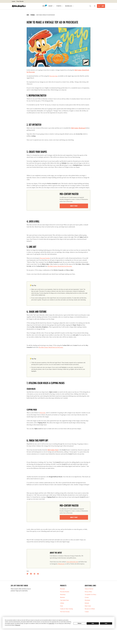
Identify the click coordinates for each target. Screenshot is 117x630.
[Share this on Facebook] (31, 574)
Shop (51, 6)
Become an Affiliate (90, 608)
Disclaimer (87, 600)
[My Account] (94, 6)
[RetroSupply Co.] (19, 6)
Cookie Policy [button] (51, 623)
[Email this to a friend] (38, 574)
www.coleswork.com (72, 562)
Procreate (42, 412)
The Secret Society (65, 611)
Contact (87, 611)
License (87, 597)
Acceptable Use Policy (90, 594)
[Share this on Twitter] (28, 574)
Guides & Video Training (66, 608)
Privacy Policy (88, 591)
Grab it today (74, 206)
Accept (106, 623)
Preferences (79, 623)
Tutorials (32, 15)
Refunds (87, 603)
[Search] (90, 6)
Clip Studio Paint (64, 600)
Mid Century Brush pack (78, 128)
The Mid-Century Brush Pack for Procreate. (60, 266)
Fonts (59, 6)
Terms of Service (89, 588)
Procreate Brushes (64, 591)
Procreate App (53, 76)
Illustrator (62, 597)
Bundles (68, 6)
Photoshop (62, 594)
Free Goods (20, 1)
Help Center (88, 606)
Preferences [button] (17, 625)
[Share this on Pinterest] (34, 574)
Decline (93, 623)
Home (28, 15)
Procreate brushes (45, 258)
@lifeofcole (61, 564)
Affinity (62, 603)
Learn (13, 1)
